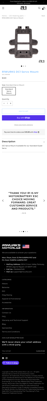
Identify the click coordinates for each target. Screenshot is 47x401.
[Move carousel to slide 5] (27, 231)
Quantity (5, 99)
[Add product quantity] (4, 103)
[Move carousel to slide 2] (21, 231)
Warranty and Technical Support (15, 320)
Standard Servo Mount (9, 91)
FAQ (4, 316)
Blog (4, 324)
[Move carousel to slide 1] (19, 231)
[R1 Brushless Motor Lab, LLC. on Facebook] (3, 358)
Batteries (5, 287)
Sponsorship (7, 328)
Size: (13, 85)
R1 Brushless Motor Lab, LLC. (23, 372)
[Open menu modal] (3, 8)
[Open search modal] (39, 8)
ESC (3, 291)
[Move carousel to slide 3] (23, 231)
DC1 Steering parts (16, 16)
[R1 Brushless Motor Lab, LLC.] (23, 8)
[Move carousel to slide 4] (25, 231)
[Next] (43, 2)
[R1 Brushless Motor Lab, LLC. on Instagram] (6, 358)
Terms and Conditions (11, 332)
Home (4, 16)
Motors (5, 284)
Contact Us (6, 313)
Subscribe (40, 351)
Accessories (6, 302)
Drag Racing (7, 295)
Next (43, 16)
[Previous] (3, 2)
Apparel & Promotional (11, 299)
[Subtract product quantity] (11, 103)
